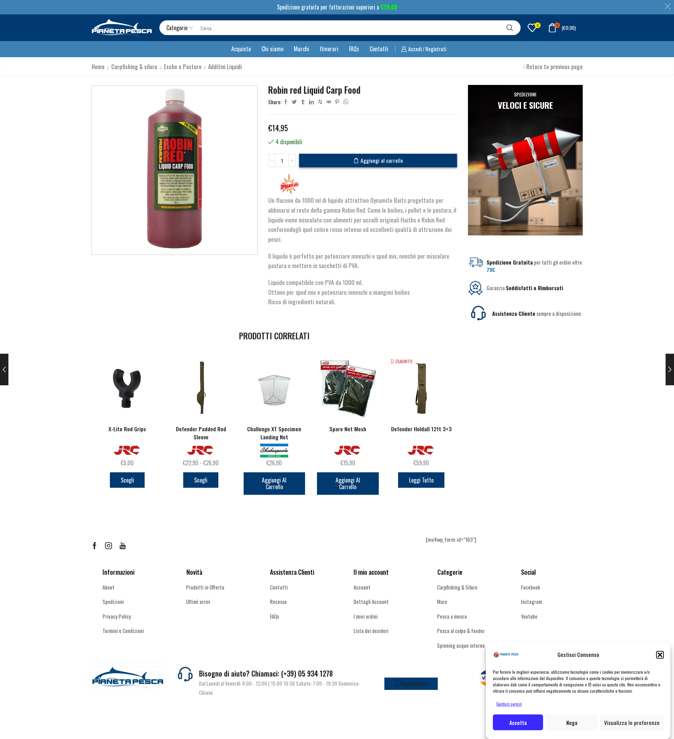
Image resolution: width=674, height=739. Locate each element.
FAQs (354, 49)
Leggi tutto (421, 480)
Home (98, 66)
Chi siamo (272, 49)
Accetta (518, 722)
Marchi (301, 49)
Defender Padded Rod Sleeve (201, 433)
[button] (659, 654)
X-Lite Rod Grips (127, 429)
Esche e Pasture (182, 66)
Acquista (241, 49)
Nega (571, 722)
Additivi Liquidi (225, 66)
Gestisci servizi (509, 704)
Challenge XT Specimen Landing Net (274, 433)
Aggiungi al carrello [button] (274, 483)
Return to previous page (554, 66)
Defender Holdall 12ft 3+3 (421, 429)
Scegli (127, 480)
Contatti (379, 49)
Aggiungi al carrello (382, 160)
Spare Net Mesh (347, 429)
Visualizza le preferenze (632, 722)
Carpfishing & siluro (134, 66)
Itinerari (329, 49)
